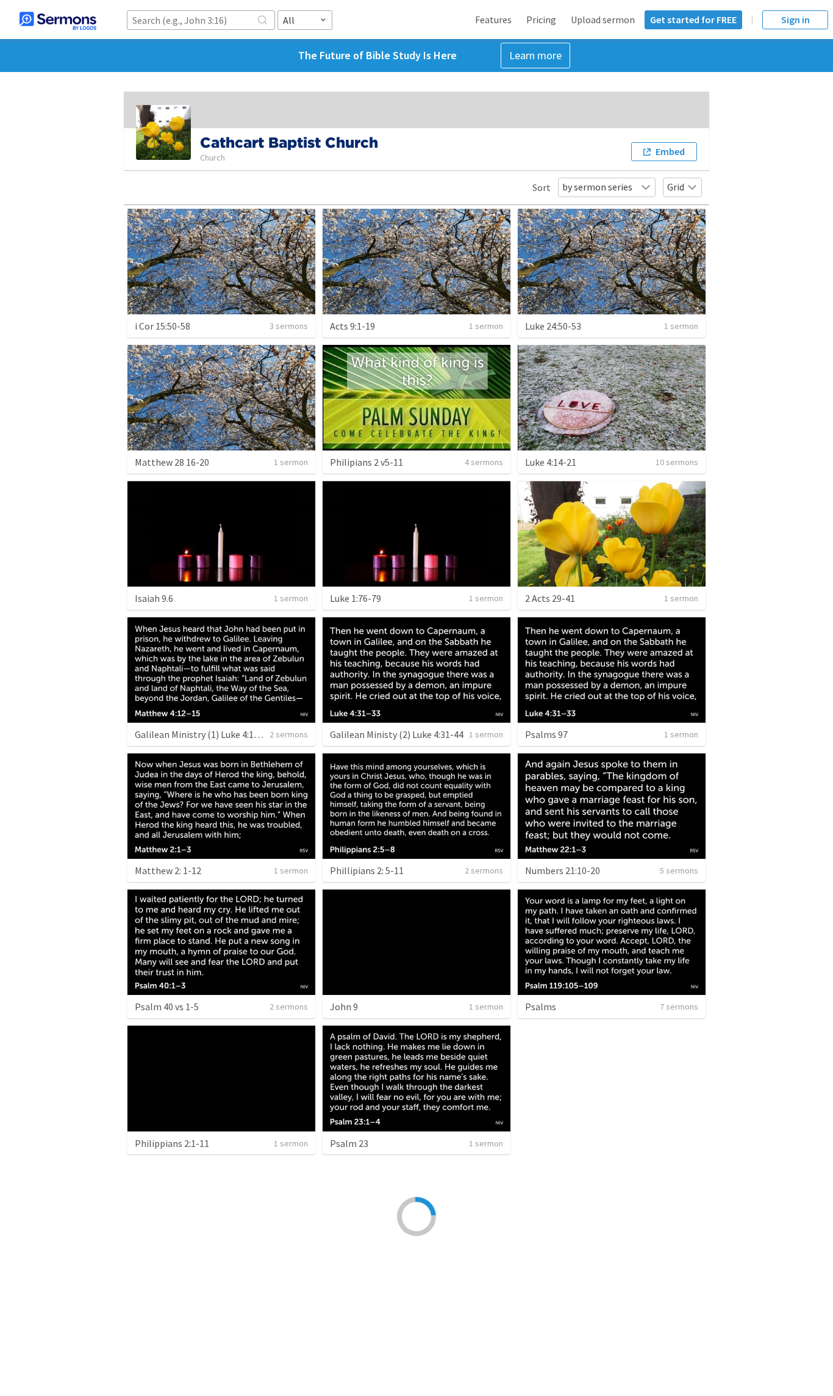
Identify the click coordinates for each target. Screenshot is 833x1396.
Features (493, 19)
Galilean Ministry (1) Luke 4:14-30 (203, 734)
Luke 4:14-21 (550, 462)
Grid (675, 187)
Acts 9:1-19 (352, 326)
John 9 (344, 1006)
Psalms (540, 1006)
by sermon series (597, 187)
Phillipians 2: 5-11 (367, 870)
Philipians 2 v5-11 (366, 462)
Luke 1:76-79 (355, 598)
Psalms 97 (546, 734)
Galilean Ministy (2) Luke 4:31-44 (396, 734)
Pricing (541, 19)
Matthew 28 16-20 (172, 462)
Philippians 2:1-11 (172, 1143)
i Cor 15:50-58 (162, 326)
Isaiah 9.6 (154, 598)
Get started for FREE (693, 19)
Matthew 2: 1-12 (168, 870)
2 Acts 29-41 (550, 598)
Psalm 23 (349, 1143)
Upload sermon (603, 19)
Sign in (795, 19)
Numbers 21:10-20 (562, 870)
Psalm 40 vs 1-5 (167, 1006)
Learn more (535, 55)
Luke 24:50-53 (553, 326)
